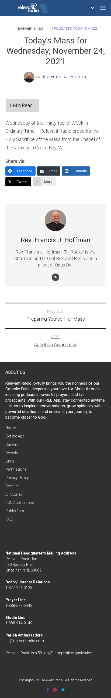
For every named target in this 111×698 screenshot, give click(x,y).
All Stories (13, 494)
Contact (12, 486)
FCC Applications (19, 502)
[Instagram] (55, 690)
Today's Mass (85, 28)
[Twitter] (63, 690)
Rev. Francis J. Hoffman (64, 76)
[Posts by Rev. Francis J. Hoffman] (30, 76)
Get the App (15, 436)
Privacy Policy (17, 477)
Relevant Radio (52, 680)
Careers (11, 444)
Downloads (15, 453)
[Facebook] (47, 690)
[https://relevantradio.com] (55, 277)
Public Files (14, 511)
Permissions (15, 469)
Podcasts (63, 28)
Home (10, 428)
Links (9, 461)
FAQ (8, 519)
